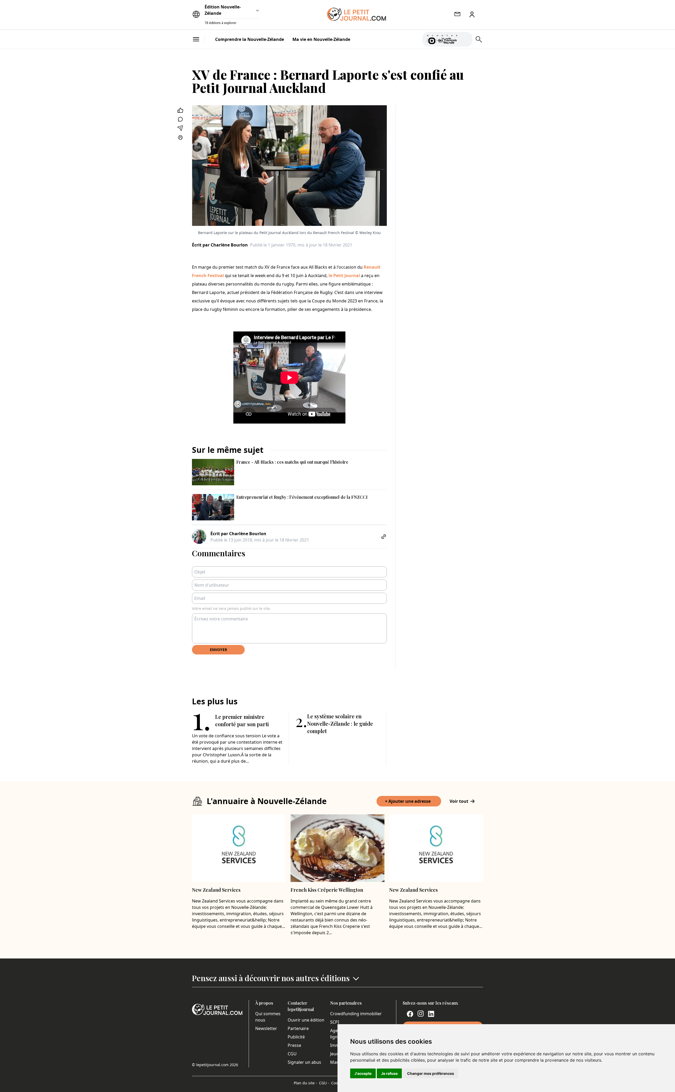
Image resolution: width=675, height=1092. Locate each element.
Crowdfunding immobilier (356, 1014)
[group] (465, 38)
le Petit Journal (344, 275)
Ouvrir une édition (306, 1020)
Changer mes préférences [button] (430, 1073)
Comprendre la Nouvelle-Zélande (249, 39)
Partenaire (298, 1028)
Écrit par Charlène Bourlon (220, 245)
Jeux (334, 1054)
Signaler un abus (304, 1062)
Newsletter (266, 1028)
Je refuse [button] (389, 1073)
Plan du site (305, 1082)
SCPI (334, 1022)
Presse (294, 1045)
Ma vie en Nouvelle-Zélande (321, 39)
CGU (292, 1054)
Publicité (296, 1037)
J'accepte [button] (363, 1073)
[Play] (465, 39)
